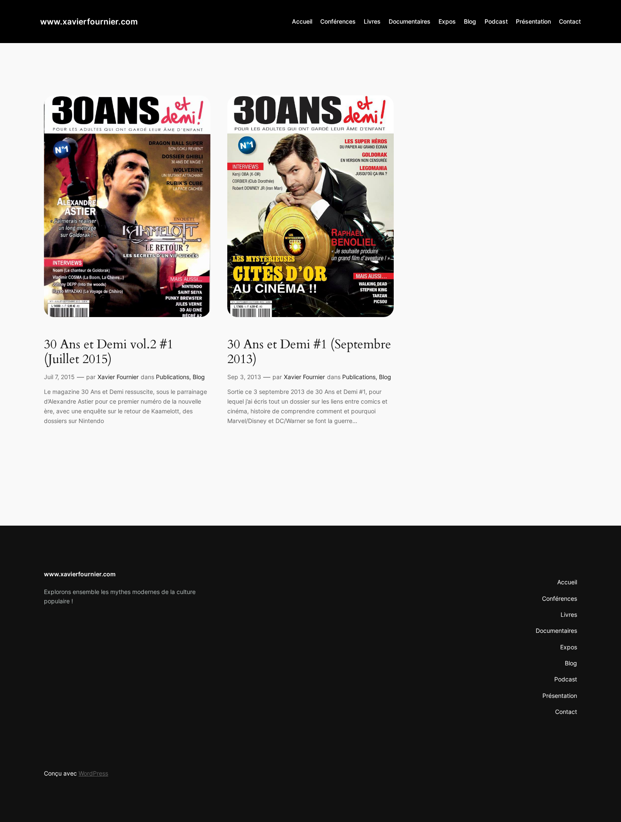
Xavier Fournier (118, 376)
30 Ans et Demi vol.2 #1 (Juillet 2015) (108, 352)
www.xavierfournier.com (89, 21)
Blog (199, 376)
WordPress (93, 773)
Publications (172, 376)
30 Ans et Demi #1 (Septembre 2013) (309, 352)
